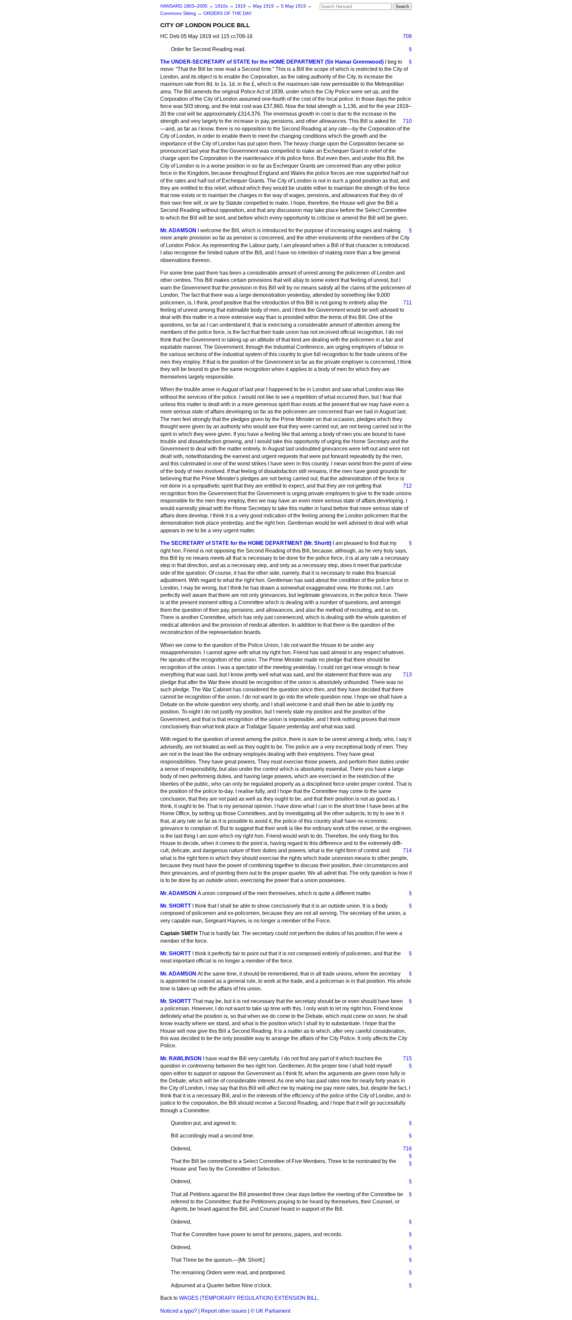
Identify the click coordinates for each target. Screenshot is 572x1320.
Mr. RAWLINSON (181, 1058)
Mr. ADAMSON (178, 230)
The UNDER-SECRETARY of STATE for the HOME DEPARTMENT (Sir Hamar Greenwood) (272, 62)
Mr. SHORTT (175, 906)
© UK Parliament (270, 1311)
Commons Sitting (178, 13)
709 (407, 36)
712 (407, 486)
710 (407, 121)
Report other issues (224, 1311)
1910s (222, 6)
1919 (241, 6)
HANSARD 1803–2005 (184, 6)
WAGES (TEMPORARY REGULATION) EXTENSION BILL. (249, 1298)
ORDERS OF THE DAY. (227, 13)
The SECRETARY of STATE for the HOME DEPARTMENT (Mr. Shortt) (245, 543)
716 (407, 1148)
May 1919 (264, 6)
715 (407, 1058)
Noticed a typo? (178, 1311)
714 (407, 850)
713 (407, 674)
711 (407, 302)
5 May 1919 (294, 6)
